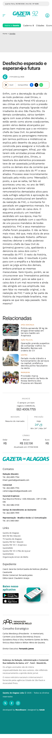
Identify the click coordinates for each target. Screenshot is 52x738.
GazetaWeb (8, 548)
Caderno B (28, 25)
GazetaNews (8, 554)
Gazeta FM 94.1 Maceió (13, 542)
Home (5, 34)
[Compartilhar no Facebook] (31, 85)
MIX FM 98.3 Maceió (11, 536)
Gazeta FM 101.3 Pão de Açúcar (17, 551)
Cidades (40, 25)
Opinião (12, 34)
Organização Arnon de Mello (15, 557)
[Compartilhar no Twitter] (36, 85)
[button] (47, 15)
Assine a (12, 25)
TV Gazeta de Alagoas (12, 539)
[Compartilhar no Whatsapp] (41, 85)
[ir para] (33, 594)
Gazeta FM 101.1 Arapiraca (15, 545)
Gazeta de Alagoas (11, 533)
